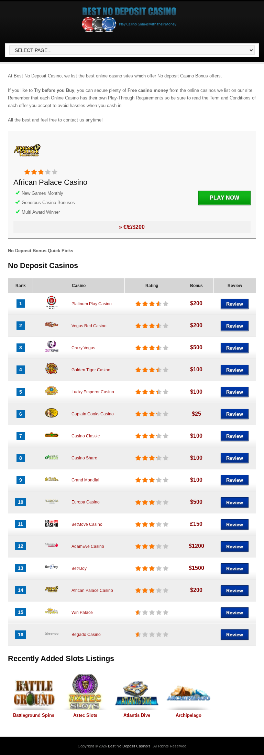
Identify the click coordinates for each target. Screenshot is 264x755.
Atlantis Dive (136, 715)
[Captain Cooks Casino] (51, 418)
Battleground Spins (33, 715)
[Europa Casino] (51, 506)
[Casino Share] (51, 462)
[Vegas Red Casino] (51, 330)
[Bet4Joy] (51, 572)
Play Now (224, 198)
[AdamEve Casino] (51, 550)
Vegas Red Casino (89, 325)
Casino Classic (86, 436)
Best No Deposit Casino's (130, 746)
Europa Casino (86, 502)
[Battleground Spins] (33, 692)
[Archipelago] (188, 692)
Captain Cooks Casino (93, 414)
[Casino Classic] (51, 440)
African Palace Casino (50, 182)
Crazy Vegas (83, 347)
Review (234, 304)
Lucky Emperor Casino (93, 392)
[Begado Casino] (51, 639)
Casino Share (84, 458)
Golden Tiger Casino (91, 370)
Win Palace (82, 612)
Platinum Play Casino (92, 303)
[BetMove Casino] (51, 528)
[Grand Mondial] (51, 484)
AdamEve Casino (88, 546)
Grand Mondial (85, 480)
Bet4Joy (79, 568)
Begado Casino (86, 634)
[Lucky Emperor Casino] (51, 396)
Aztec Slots (85, 715)
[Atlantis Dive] (136, 692)
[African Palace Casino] (27, 165)
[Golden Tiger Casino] (51, 374)
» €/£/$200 (132, 227)
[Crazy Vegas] (51, 352)
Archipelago (188, 715)
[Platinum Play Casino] (51, 308)
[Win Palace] (51, 616)
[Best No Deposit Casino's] (129, 31)
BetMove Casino (87, 524)
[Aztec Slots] (85, 692)
